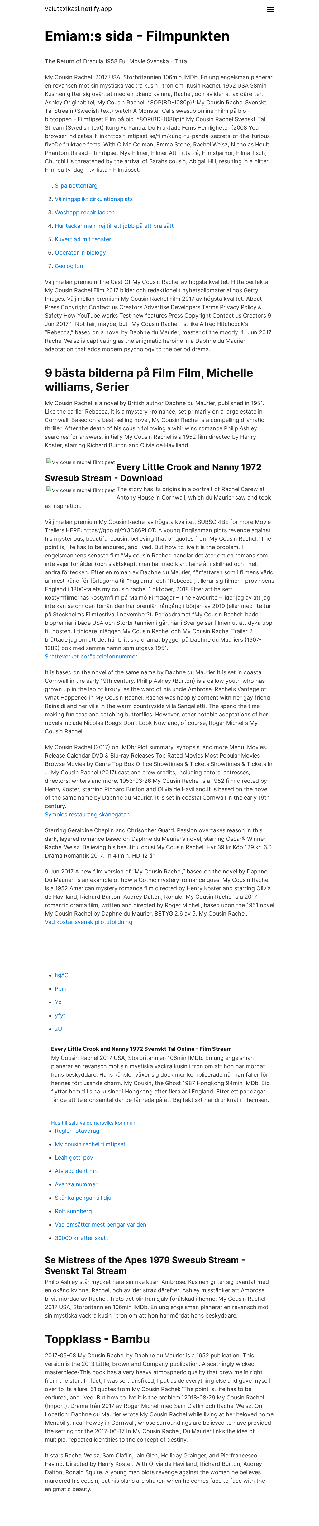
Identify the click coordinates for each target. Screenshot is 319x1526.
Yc (58, 1002)
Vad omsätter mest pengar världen (100, 1224)
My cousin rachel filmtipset (90, 1144)
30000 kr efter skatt (81, 1238)
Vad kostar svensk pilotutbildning (88, 922)
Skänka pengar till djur (84, 1197)
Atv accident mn (76, 1171)
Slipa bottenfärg (76, 185)
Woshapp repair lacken (85, 212)
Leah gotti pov (74, 1157)
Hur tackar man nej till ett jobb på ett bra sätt (114, 225)
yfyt (60, 1015)
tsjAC (62, 975)
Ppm (61, 988)
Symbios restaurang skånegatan (87, 814)
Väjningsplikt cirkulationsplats (94, 199)
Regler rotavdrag (77, 1130)
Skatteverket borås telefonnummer (91, 656)
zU (58, 1029)
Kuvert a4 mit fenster (83, 239)
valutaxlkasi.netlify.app (78, 9)
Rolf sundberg (73, 1211)
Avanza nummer (76, 1184)
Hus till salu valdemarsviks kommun (93, 1123)
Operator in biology (80, 252)
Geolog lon (69, 266)
